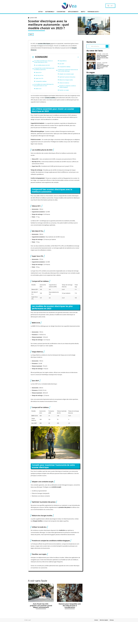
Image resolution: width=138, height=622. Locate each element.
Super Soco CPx (39, 78)
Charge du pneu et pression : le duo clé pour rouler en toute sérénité (98, 83)
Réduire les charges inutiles (66, 80)
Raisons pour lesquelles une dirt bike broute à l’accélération (70, 605)
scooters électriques (44, 43)
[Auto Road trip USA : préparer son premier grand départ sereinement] (41, 592)
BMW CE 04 (38, 88)
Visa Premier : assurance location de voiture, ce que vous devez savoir (103, 66)
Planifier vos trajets (64, 90)
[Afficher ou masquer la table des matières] (63, 57)
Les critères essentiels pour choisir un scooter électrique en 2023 (43, 61)
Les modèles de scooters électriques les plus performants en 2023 (44, 84)
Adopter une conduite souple (66, 74)
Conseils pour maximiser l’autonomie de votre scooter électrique (68, 70)
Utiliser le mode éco (64, 82)
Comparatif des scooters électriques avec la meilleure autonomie (44, 68)
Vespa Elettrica (62, 60)
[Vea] (69, 5)
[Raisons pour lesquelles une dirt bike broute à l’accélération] (70, 592)
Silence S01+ (39, 72)
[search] (108, 6)
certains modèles (50, 97)
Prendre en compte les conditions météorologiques (67, 86)
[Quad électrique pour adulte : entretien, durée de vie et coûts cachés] (91, 57)
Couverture (99, 62)
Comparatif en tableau (41, 81)
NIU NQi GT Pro (39, 75)
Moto (31, 34)
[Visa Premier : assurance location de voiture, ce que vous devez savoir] (91, 66)
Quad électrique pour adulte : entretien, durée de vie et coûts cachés (102, 57)
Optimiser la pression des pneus (67, 77)
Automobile (99, 53)
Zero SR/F (61, 63)
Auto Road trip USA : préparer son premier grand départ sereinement (41, 605)
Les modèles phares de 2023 (43, 65)
